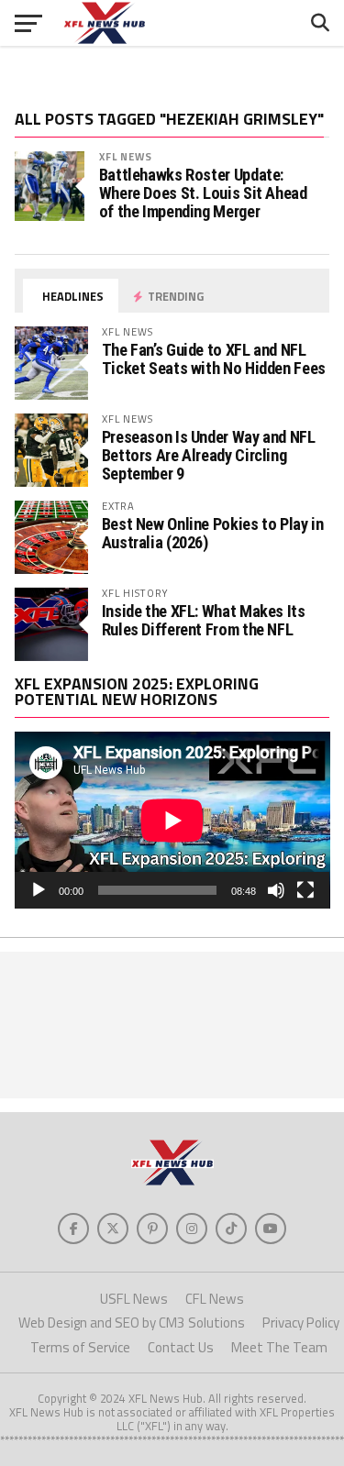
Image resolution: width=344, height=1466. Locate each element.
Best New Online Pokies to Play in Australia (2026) (213, 533)
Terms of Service (80, 1347)
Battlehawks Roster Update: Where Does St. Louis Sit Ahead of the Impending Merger (203, 193)
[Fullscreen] (305, 890)
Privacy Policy (300, 1322)
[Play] (38, 890)
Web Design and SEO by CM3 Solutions (131, 1322)
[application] (172, 820)
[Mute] (276, 890)
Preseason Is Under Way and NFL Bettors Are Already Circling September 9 (209, 455)
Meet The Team (279, 1347)
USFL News (134, 1298)
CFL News (214, 1298)
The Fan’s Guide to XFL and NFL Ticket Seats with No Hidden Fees (214, 359)
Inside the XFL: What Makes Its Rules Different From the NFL (203, 620)
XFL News (126, 156)
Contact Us (181, 1347)
